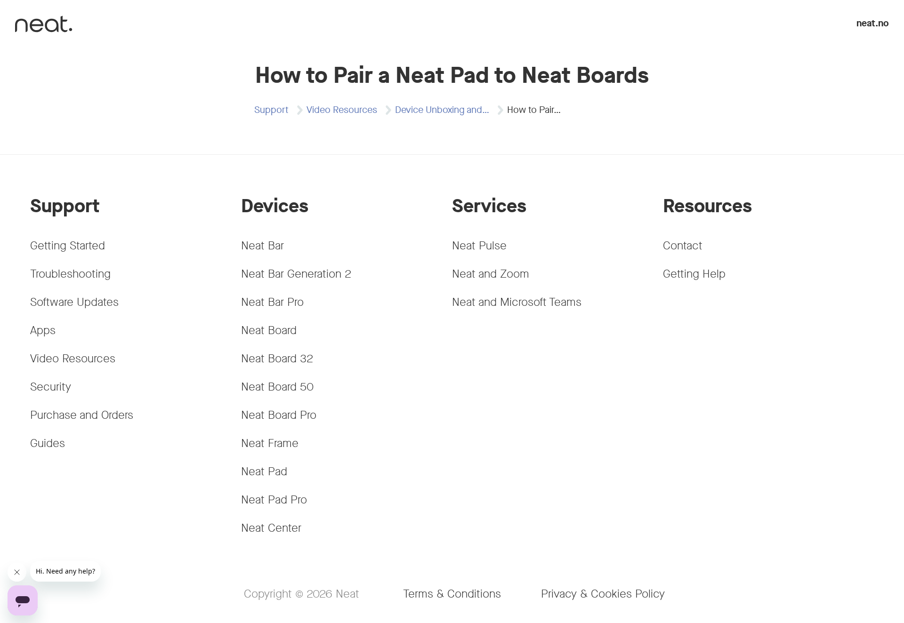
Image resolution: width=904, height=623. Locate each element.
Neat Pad (264, 471)
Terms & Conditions (452, 593)
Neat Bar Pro (272, 302)
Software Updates (74, 302)
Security (50, 386)
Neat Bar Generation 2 (296, 273)
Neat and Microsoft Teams (516, 302)
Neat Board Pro (278, 415)
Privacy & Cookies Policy (603, 593)
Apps (43, 330)
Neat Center (271, 527)
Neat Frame (270, 443)
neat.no (872, 23)
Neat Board (269, 330)
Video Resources (342, 110)
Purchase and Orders (81, 415)
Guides (47, 443)
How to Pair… (534, 110)
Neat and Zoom (490, 273)
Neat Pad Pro (274, 499)
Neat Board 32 (277, 358)
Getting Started (67, 245)
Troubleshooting (70, 273)
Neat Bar (262, 245)
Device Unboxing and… (442, 110)
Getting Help (694, 273)
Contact (682, 245)
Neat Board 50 (277, 386)
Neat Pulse (479, 245)
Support (271, 110)
